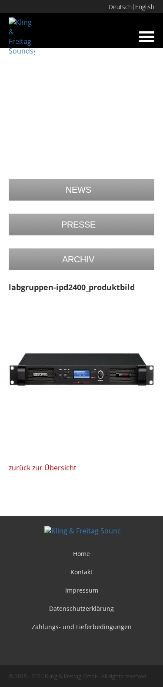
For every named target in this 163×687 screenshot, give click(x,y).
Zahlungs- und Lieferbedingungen (82, 627)
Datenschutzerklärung (81, 608)
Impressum (81, 590)
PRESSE (78, 224)
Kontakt (81, 572)
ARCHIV (78, 259)
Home (81, 554)
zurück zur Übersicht (43, 468)
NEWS (78, 189)
